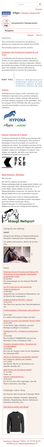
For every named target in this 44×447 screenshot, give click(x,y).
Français (39, 9)
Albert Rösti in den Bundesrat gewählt (17, 370)
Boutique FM (34, 13)
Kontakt (4, 16)
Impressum (7, 441)
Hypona (5, 90)
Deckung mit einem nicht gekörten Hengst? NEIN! (22, 321)
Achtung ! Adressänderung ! (14, 377)
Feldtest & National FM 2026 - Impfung (18, 300)
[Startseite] (22, 23)
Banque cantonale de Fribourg (14, 135)
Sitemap (16, 441)
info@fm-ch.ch (12, 443)
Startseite (25, 13)
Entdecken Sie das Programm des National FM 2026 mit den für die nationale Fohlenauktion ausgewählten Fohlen (21, 274)
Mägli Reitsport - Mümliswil (13, 175)
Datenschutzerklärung (27, 443)
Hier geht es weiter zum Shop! (16, 407)
